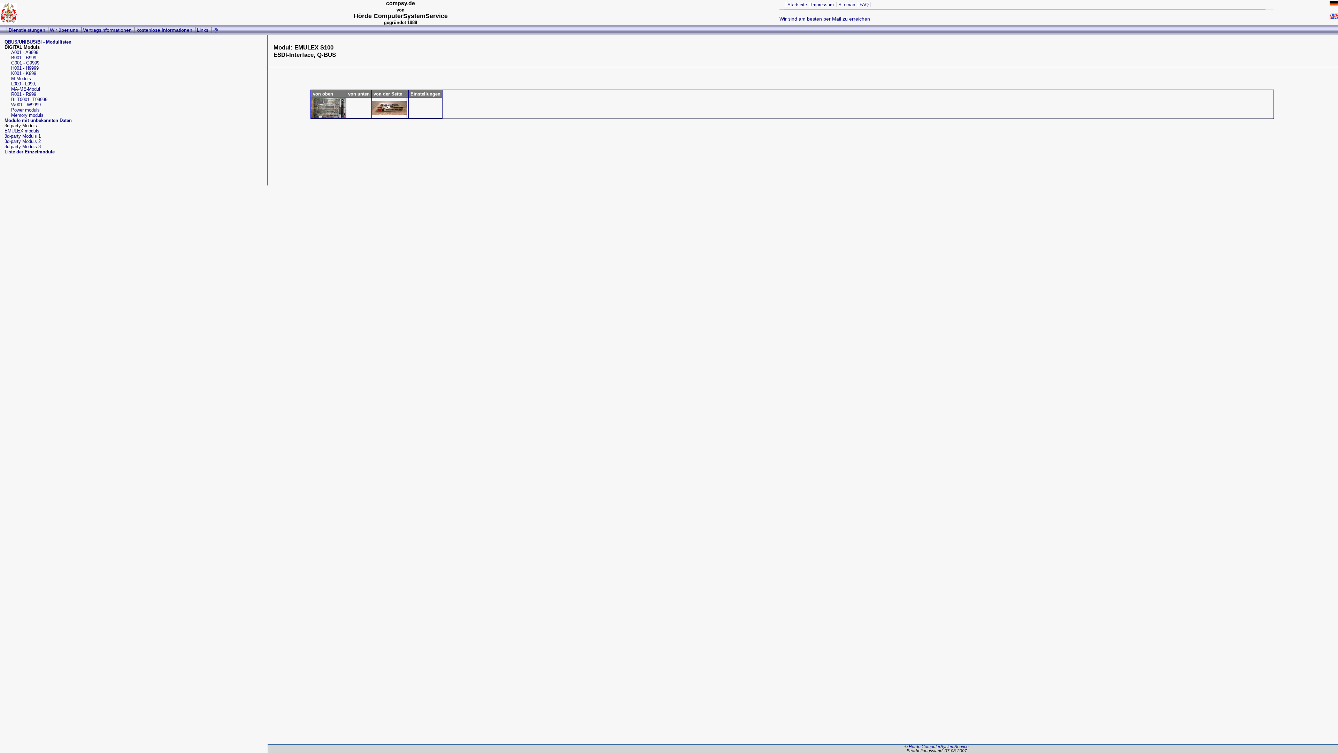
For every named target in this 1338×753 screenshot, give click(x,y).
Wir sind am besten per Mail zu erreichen (824, 19)
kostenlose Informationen (164, 30)
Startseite (797, 4)
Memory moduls (27, 115)
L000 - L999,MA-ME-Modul (25, 86)
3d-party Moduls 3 (23, 146)
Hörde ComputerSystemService (939, 747)
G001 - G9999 (25, 63)
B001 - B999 (23, 57)
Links (202, 30)
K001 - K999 (23, 73)
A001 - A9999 (24, 52)
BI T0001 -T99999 (29, 99)
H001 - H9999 (25, 68)
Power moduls (25, 110)
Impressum (822, 4)
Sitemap (846, 4)
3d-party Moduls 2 (23, 141)
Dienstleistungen (27, 30)
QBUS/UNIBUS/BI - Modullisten (38, 42)
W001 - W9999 (26, 104)
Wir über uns (64, 30)
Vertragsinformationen (107, 30)
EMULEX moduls (22, 131)
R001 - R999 (23, 94)
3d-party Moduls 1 (23, 136)
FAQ (864, 4)
